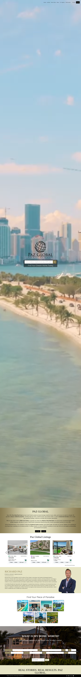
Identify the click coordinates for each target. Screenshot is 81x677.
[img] (66, 676)
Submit (47, 659)
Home (45, 2)
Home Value (53, 2)
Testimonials (68, 2)
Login (78, 2)
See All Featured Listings (70, 565)
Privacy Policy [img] (56, 656)
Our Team (38, 531)
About (58, 2)
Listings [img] (48, 2)
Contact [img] (74, 2)
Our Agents (62, 2)
